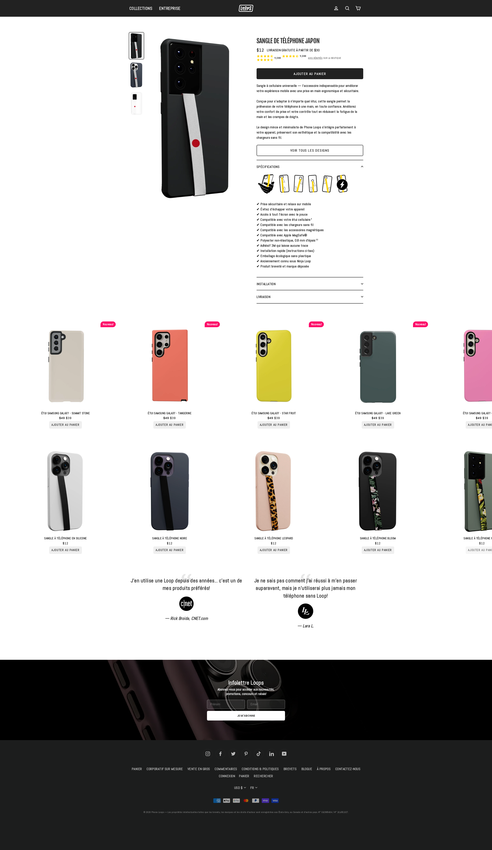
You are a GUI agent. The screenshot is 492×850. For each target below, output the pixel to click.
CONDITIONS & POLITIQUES (260, 769)
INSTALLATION (266, 284)
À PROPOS (324, 769)
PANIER (137, 769)
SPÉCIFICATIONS (268, 166)
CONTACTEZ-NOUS (347, 769)
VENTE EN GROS (199, 769)
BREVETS (290, 769)
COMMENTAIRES (226, 769)
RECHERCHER (263, 776)
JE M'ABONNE (246, 716)
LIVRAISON (263, 297)
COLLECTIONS (140, 8)
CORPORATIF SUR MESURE (165, 769)
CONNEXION (227, 776)
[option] (196, 118)
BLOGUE (306, 769)
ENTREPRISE (169, 8)
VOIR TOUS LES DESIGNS (309, 150)
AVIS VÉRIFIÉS (315, 58)
